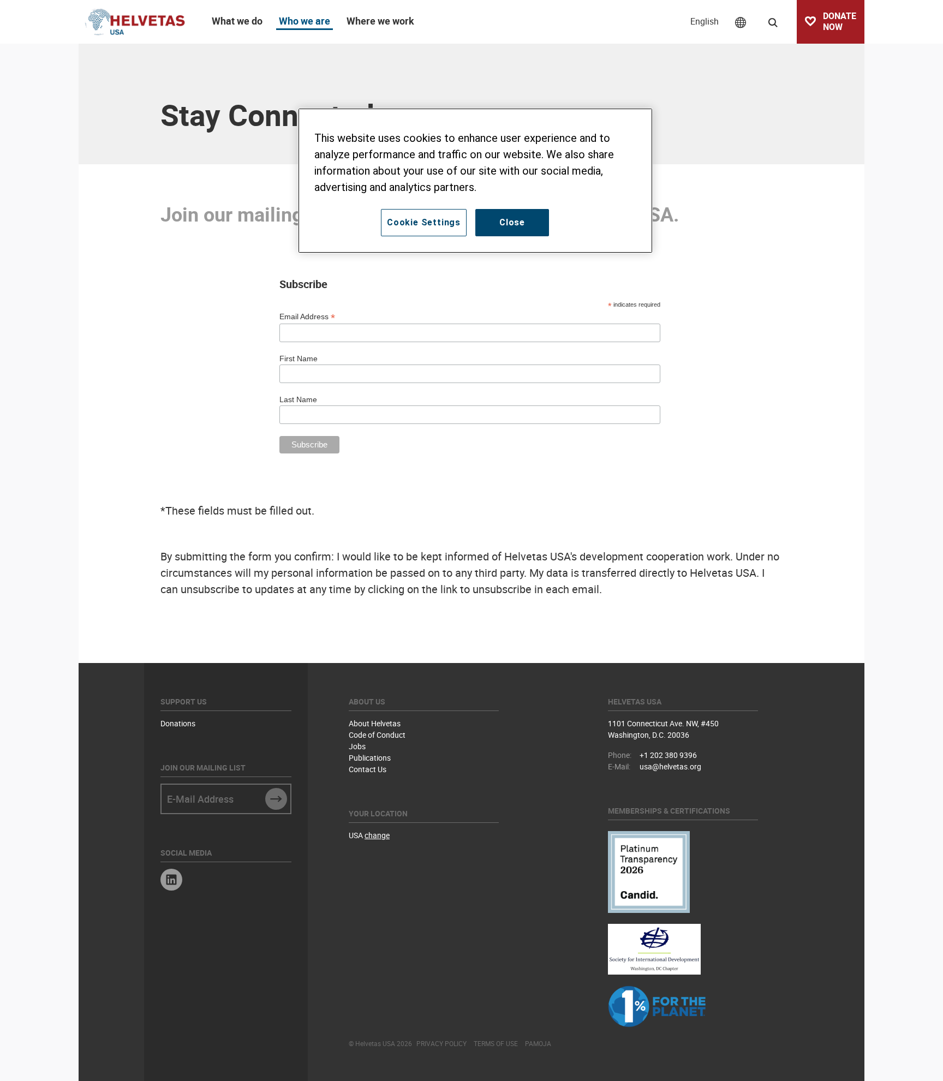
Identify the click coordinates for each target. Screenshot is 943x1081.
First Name (298, 358)
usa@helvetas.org (670, 766)
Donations (177, 723)
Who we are (304, 20)
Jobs (357, 746)
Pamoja (538, 1043)
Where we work (380, 20)
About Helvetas (375, 723)
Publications (370, 757)
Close (512, 222)
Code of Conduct (377, 735)
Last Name (298, 399)
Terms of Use (496, 1043)
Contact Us (367, 769)
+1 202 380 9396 (668, 755)
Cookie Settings (424, 222)
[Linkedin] (171, 881)
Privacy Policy (441, 1043)
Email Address (307, 317)
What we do (237, 20)
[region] (475, 180)
